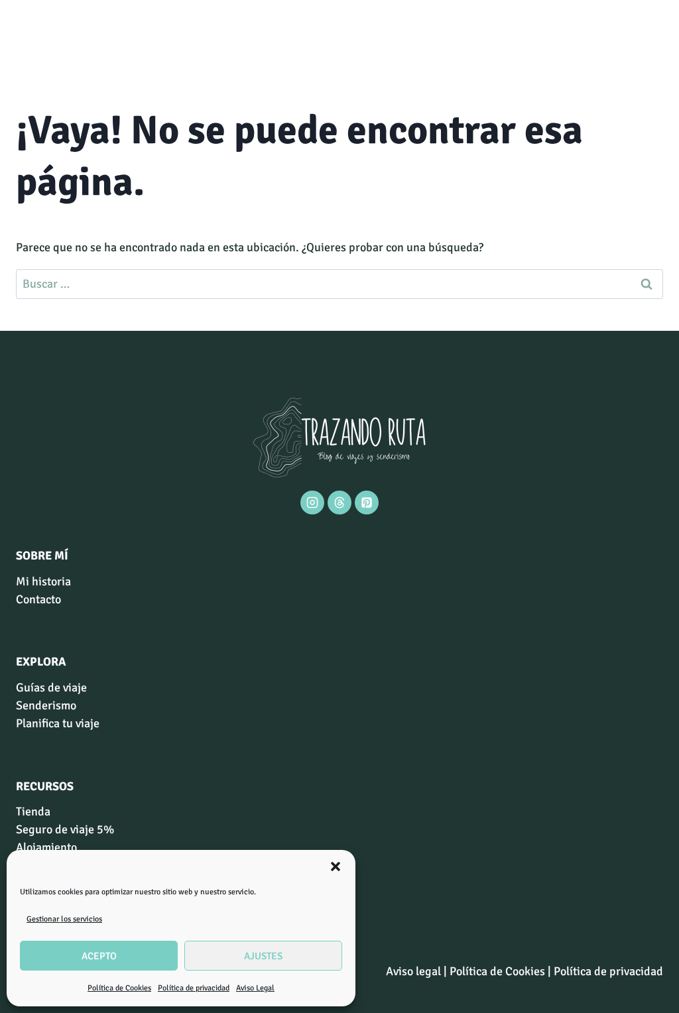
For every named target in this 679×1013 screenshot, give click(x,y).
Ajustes (263, 956)
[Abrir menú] (651, 36)
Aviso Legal (255, 988)
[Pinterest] (367, 502)
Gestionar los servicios (64, 919)
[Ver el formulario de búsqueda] (28, 36)
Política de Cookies (119, 988)
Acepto (99, 956)
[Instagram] (312, 502)
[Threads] (339, 502)
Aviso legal (413, 971)
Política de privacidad (193, 988)
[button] (335, 866)
